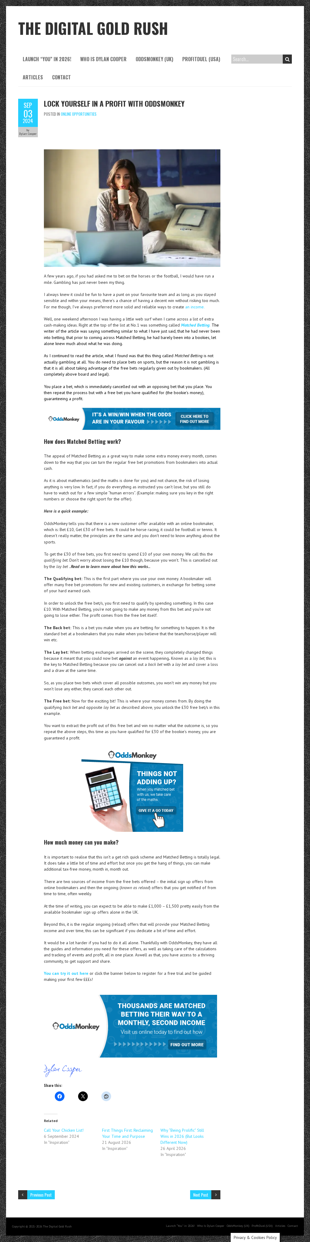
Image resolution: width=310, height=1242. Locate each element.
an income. (195, 307)
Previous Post (41, 1194)
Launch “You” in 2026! (47, 59)
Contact (61, 77)
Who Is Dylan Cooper (103, 59)
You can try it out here (66, 973)
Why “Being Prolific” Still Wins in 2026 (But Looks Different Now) (182, 1136)
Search (287, 59)
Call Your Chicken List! (64, 1130)
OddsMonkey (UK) (154, 59)
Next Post (200, 1194)
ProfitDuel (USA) (201, 59)
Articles (33, 77)
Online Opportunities (79, 114)
